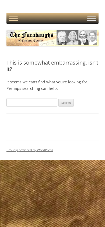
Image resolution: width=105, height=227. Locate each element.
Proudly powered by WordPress (29, 150)
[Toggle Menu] (13, 18)
